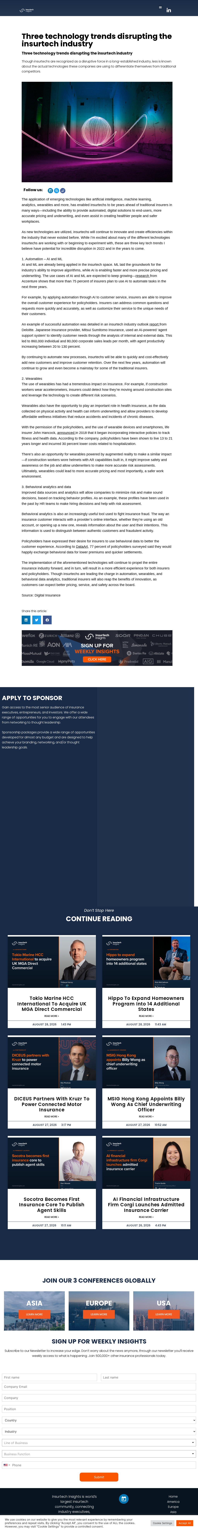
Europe (173, 1507)
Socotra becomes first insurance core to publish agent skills (51, 1205)
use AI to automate (133, 281)
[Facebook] (62, 190)
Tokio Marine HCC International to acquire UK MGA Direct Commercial (51, 1004)
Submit (99, 1477)
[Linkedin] (50, 190)
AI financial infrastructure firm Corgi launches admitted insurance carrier (146, 1205)
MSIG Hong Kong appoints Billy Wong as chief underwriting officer (146, 1104)
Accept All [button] (185, 1523)
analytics (72, 492)
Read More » (51, 1016)
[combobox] (99, 1442)
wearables (45, 205)
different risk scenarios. (99, 395)
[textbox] (28, 1443)
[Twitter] (56, 190)
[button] (160, 7)
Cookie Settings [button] (162, 1523)
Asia (173, 1512)
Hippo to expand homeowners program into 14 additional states (146, 1004)
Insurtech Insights (66, 1496)
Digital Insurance (48, 595)
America (173, 1501)
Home (173, 1496)
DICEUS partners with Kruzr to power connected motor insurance (51, 1104)
